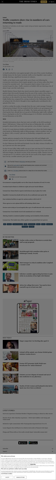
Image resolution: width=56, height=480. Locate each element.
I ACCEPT (7, 477)
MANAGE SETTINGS (20, 477)
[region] (28, 467)
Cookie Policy (33, 464)
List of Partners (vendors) (6, 473)
